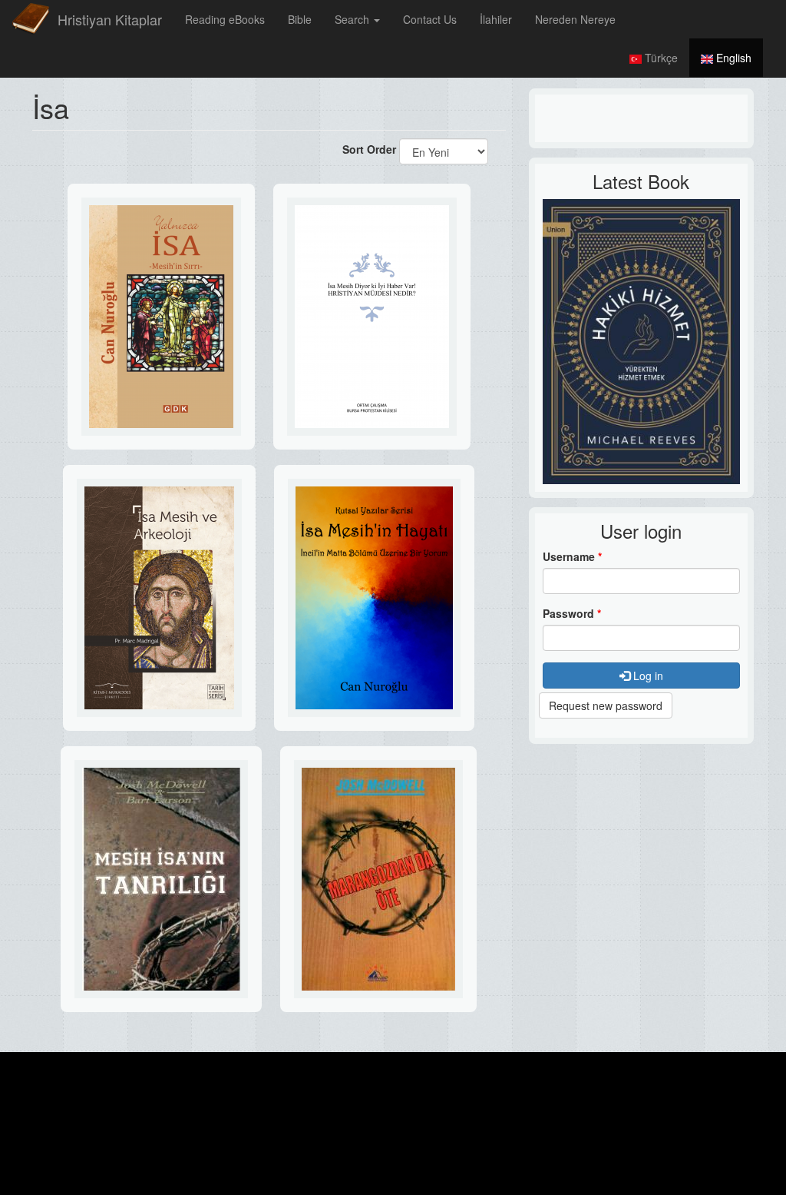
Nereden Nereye (575, 19)
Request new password (605, 705)
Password (572, 613)
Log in (646, 675)
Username (572, 556)
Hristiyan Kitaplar (110, 19)
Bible (300, 19)
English (732, 57)
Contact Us (430, 19)
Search (353, 19)
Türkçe (660, 57)
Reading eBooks (225, 19)
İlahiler (496, 19)
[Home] (31, 19)
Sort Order (369, 149)
